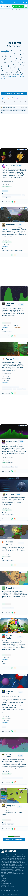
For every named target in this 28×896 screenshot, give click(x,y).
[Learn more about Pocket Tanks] (3, 442)
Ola (11, 858)
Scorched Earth (6, 77)
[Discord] (1, 890)
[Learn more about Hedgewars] (3, 166)
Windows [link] (3, 110)
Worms (14, 77)
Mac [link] (8, 110)
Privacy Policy (4, 880)
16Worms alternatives (6, 373)
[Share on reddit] (9, 98)
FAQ (2, 877)
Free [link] (11, 110)
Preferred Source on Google (7, 886)
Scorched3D (18, 75)
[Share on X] (5, 98)
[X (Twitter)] (4, 890)
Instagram (3, 872)
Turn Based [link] (23, 110)
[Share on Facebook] (2, 98)
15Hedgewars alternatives (7, 181)
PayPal (2, 875)
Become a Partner (5, 885)
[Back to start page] (2, 2)
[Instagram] (15, 890)
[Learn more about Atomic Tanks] (3, 754)
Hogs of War (5, 51)
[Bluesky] (9, 890)
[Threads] (12, 890)
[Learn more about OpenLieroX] (3, 494)
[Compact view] (23, 107)
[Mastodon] (7, 890)
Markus (16, 858)
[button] (19, 166)
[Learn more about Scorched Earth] (3, 303)
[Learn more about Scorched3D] (3, 225)
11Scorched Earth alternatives (8, 317)
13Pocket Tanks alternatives (8, 457)
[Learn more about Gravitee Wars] (3, 691)
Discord (18, 869)
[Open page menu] (26, 2)
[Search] (23, 2)
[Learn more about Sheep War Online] (3, 805)
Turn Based (4, 190)
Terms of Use (4, 878)
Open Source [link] (16, 110)
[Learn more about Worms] (3, 359)
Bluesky (17, 870)
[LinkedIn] (18, 890)
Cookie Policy (4, 882)
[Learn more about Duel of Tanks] (3, 636)
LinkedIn (10, 872)
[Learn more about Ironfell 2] (3, 588)
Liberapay (20, 873)
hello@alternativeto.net (6, 869)
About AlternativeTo (6, 883)
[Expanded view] (22, 107)
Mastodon (12, 870)
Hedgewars (13, 71)
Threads (21, 870)
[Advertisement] (14, 25)
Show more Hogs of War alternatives (14, 839)
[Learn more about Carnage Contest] (3, 542)
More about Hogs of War (13, 93)
